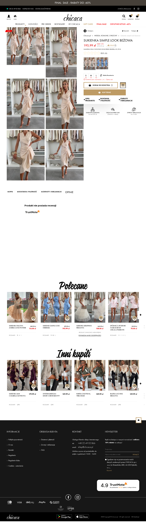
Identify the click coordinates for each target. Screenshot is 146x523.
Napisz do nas (28, 9)
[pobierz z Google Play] (64, 517)
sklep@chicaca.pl (85, 447)
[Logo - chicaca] (28, 516)
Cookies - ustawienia (15, 466)
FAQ (42, 450)
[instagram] (137, 9)
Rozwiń (109, 470)
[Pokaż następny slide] (141, 315)
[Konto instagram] (77, 497)
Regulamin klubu (14, 460)
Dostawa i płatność (47, 439)
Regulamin (12, 455)
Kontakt (11, 450)
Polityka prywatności (15, 439)
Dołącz (136, 454)
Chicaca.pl (87, 35)
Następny (134, 31)
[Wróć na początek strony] (138, 420)
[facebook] (133, 9)
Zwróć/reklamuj (124, 9)
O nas (10, 445)
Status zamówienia (43, 9)
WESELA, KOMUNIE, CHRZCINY (105, 35)
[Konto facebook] (68, 497)
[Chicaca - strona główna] (73, 17)
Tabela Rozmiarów (108, 75)
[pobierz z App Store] (82, 517)
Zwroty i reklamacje (48, 445)
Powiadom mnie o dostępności (90, 335)
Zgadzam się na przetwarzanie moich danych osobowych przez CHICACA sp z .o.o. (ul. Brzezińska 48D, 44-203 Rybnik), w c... (122, 463)
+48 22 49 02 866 (14, 9)
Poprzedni (126, 31)
